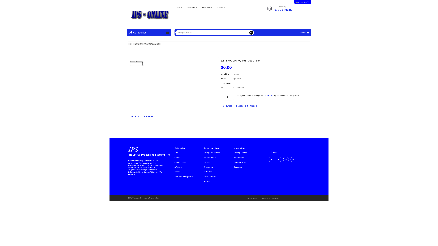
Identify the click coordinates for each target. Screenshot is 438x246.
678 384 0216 (283, 10)
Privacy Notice (239, 157)
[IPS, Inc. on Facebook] (271, 158)
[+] (233, 97)
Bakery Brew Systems (212, 153)
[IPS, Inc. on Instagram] (293, 158)
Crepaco (178, 172)
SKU (222, 88)
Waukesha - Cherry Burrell (184, 177)
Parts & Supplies (210, 177)
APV (176, 153)
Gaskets (177, 157)
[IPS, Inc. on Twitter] (278, 158)
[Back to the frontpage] (130, 44)
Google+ (254, 106)
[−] (222, 97)
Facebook (241, 106)
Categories (191, 7)
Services (207, 162)
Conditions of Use (240, 162)
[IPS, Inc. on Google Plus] (286, 158)
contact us (268, 95)
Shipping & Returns (241, 153)
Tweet (228, 106)
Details (135, 116)
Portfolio (207, 181)
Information (206, 7)
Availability (225, 74)
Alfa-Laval (178, 167)
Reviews (148, 116)
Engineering (208, 167)
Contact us (275, 198)
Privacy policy (265, 198)
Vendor (223, 79)
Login (300, 2)
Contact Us (221, 7)
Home (179, 7)
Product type (226, 83)
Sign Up (306, 2)
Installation (208, 172)
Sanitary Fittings (180, 162)
